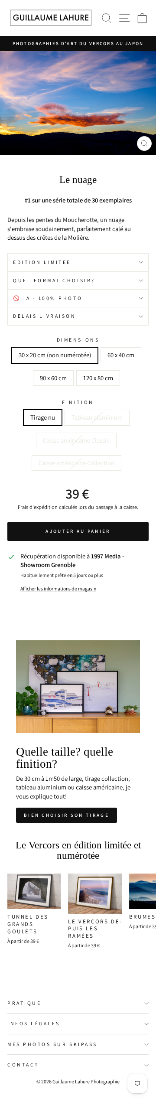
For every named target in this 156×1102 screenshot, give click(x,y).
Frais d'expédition (38, 507)
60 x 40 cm (120, 355)
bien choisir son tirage (66, 815)
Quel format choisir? (54, 280)
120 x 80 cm (98, 378)
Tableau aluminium (97, 417)
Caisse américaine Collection (76, 463)
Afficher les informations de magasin (58, 588)
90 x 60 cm (53, 378)
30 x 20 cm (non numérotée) (55, 355)
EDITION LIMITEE (42, 262)
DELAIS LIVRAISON (44, 316)
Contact (23, 1064)
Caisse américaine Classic (76, 440)
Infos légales (33, 1023)
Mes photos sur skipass (52, 1044)
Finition (78, 402)
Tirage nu (42, 417)
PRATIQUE (24, 1003)
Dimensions (78, 339)
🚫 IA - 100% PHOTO (47, 298)
